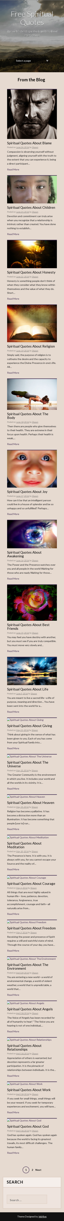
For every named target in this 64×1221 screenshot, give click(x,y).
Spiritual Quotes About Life (27, 689)
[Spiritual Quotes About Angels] (25, 1002)
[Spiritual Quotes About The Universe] (29, 756)
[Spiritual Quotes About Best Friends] (32, 602)
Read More (13, 169)
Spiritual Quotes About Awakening (24, 554)
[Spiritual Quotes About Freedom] (26, 921)
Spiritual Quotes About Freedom (31, 928)
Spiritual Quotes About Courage (31, 883)
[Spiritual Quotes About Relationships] (29, 1039)
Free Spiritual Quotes (32, 17)
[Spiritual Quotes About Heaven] (26, 796)
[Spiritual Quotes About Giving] (25, 719)
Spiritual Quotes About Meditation (24, 845)
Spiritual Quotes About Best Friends (28, 626)
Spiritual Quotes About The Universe (27, 764)
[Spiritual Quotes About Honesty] (32, 253)
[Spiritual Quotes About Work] (24, 1083)
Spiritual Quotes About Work (29, 1090)
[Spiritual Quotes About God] (24, 1120)
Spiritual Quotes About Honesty (31, 272)
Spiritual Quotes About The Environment (27, 966)
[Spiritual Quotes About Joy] (32, 468)
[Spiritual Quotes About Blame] (32, 113)
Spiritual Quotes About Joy (27, 492)
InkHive (42, 1216)
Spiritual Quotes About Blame (29, 143)
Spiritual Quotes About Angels (30, 1009)
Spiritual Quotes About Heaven (30, 803)
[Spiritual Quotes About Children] (32, 189)
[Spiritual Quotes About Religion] (32, 323)
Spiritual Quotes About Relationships (24, 1047)
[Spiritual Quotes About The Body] (32, 394)
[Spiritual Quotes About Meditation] (28, 836)
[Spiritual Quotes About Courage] (26, 877)
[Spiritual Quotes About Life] (32, 670)
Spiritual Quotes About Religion (31, 346)
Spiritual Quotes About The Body (27, 416)
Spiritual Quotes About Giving (29, 726)
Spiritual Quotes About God (28, 1126)
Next (38, 1169)
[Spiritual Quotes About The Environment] (31, 958)
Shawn (35, 147)
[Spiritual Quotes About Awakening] (32, 534)
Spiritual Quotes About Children (31, 207)
